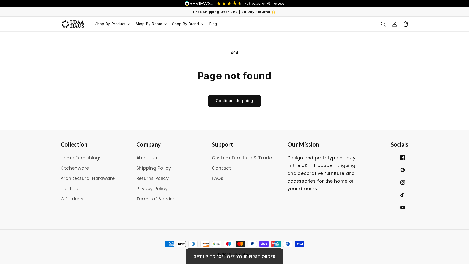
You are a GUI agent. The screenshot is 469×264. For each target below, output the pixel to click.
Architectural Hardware (88, 178)
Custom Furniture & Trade (242, 158)
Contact (221, 168)
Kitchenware (75, 168)
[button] (112, 24)
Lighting (69, 189)
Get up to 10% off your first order (234, 256)
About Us (146, 158)
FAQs (218, 178)
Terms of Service (156, 199)
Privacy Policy (152, 189)
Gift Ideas (72, 199)
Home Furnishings (81, 158)
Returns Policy (152, 178)
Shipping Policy (153, 168)
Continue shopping (234, 101)
